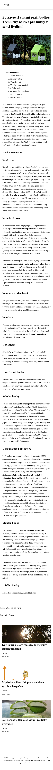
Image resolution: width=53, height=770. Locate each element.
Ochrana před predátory (19, 91)
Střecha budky (16, 88)
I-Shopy (5, 5)
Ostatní (11, 615)
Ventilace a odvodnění (19, 85)
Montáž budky (16, 94)
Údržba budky (16, 97)
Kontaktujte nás (29, 593)
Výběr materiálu (16, 76)
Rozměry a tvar (16, 79)
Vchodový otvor (16, 82)
